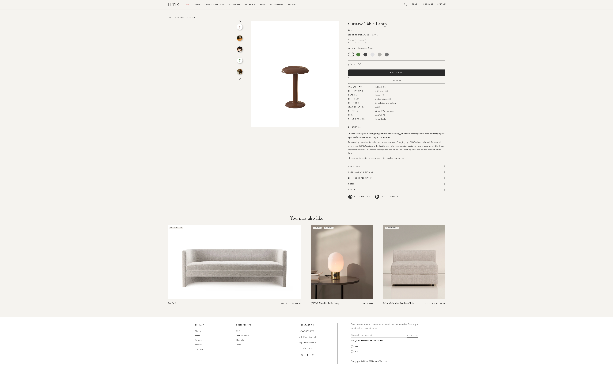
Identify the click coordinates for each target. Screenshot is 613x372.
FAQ (238, 331)
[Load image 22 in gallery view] (239, 49)
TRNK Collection (214, 4)
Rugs (262, 4)
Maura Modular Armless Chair (398, 303)
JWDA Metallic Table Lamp (325, 303)
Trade (415, 4)
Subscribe (412, 335)
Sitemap (199, 349)
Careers (198, 340)
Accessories (276, 4)
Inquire (397, 80)
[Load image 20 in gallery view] (239, 27)
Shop (170, 17)
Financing (240, 340)
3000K (361, 41)
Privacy (198, 345)
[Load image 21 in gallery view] (239, 38)
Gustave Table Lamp (186, 17)
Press (197, 336)
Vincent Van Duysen (384, 111)
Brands (292, 4)
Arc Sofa (172, 303)
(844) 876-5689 (307, 331)
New (197, 4)
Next (239, 78)
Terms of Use (242, 336)
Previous (239, 20)
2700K (352, 41)
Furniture (234, 4)
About (198, 331)
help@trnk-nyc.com (307, 343)
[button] (406, 4)
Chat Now (307, 348)
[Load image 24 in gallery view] (239, 71)
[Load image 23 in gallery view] (239, 60)
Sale (188, 4)
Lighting (250, 4)
